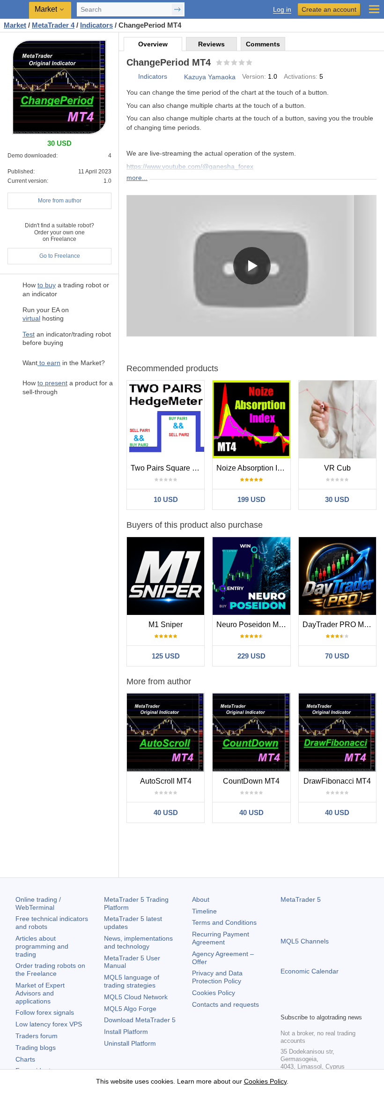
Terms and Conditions (224, 922)
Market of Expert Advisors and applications (40, 993)
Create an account (329, 9)
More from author (59, 200)
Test (28, 334)
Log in (282, 9)
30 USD (337, 499)
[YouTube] (331, 1004)
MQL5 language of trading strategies (131, 981)
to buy (46, 285)
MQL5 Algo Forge (130, 1008)
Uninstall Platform (130, 1043)
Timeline (204, 911)
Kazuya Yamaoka (210, 77)
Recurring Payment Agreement (220, 938)
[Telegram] (301, 1004)
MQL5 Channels (305, 941)
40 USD (166, 812)
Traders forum (36, 1036)
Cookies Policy (213, 992)
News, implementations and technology (138, 942)
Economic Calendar (310, 971)
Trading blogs (35, 1047)
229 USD (251, 656)
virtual (31, 318)
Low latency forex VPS (48, 1024)
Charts (25, 1059)
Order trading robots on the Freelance (50, 969)
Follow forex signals (44, 1012)
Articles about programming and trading (41, 946)
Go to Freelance (59, 256)
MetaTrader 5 (301, 899)
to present (52, 383)
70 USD (337, 656)
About (200, 899)
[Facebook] (286, 1004)
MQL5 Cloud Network (136, 997)
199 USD (251, 499)
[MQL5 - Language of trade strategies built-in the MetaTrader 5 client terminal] (14, 10)
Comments (263, 44)
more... (137, 177)
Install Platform (126, 1031)
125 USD (166, 656)
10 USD (166, 499)
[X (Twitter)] (316, 1004)
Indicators (152, 76)
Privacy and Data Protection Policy (217, 977)
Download (140, 1020)
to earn (48, 363)
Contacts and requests (225, 1004)
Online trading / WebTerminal (38, 903)
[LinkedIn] (346, 1004)
